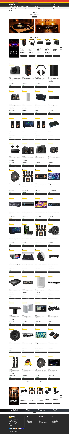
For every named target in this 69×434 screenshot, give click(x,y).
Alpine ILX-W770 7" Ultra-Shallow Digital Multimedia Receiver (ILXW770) (27, 132)
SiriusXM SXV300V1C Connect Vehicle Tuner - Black (40, 105)
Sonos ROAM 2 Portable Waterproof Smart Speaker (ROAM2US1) (27, 105)
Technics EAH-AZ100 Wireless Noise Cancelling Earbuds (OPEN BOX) (48, 49)
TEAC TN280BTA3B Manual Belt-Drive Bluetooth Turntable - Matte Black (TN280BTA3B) (27, 265)
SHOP (17, 4)
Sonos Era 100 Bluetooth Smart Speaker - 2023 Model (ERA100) (54, 79)
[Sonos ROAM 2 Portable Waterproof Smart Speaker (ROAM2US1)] (28, 97)
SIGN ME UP (41, 0)
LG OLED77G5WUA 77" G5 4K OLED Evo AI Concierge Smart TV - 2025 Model (41, 212)
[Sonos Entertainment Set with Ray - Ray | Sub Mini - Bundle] (56, 390)
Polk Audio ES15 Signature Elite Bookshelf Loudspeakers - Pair (28, 158)
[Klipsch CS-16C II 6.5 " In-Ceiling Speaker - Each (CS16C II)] (41, 256)
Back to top (34, 412)
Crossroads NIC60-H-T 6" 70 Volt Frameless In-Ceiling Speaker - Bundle (48, 397)
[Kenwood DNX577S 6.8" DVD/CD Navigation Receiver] (41, 308)
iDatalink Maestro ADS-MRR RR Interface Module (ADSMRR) (28, 238)
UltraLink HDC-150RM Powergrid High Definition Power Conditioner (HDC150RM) (53, 291)
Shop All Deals (34, 16)
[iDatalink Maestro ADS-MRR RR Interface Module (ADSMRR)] (28, 230)
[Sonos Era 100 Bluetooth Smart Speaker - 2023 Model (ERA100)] (54, 70)
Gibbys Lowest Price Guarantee (43, 422)
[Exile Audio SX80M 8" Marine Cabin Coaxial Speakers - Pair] (54, 230)
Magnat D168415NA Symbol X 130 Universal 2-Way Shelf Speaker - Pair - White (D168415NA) (27, 317)
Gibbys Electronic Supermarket (14, 431)
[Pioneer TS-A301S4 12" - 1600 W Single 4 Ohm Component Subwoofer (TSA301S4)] (15, 176)
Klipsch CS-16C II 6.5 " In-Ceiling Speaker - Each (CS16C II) (41, 264)
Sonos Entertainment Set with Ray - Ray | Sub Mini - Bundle (56, 397)
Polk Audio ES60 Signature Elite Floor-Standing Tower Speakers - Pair (14, 371)
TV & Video (10, 6)
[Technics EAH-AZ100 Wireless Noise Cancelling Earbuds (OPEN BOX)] (48, 42)
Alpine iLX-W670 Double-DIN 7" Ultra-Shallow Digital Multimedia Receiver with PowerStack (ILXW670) (15, 239)
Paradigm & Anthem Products (55, 420)
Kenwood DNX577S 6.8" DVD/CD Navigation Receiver (39, 317)
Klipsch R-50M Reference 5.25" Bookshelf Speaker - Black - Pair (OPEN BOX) (15, 132)
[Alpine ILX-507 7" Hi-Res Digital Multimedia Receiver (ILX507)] (54, 362)
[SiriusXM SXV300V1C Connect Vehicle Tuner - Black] (41, 97)
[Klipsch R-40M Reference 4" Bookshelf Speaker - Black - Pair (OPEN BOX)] (41, 124)
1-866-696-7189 (15, 422)
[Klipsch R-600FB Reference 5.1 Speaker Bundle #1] (28, 176)
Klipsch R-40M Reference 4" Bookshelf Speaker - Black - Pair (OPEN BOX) (40, 132)
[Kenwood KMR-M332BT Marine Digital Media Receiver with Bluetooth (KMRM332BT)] (28, 335)
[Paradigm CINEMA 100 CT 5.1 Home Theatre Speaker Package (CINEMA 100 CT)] (54, 308)
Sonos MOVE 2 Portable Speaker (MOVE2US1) (39, 291)
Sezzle (40, 421)
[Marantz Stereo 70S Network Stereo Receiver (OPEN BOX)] (54, 256)
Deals (11, 10)
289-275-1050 (14, 423)
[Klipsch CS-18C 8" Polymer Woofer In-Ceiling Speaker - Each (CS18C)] (15, 335)
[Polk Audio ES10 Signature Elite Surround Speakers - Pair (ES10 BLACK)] (54, 149)
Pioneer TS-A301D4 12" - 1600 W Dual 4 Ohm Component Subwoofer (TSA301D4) (41, 371)
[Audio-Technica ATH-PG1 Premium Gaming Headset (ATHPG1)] (32, 42)
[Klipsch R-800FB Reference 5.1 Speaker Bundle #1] (41, 230)
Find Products (21, 32)
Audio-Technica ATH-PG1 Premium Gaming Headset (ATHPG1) (32, 49)
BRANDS (20, 4)
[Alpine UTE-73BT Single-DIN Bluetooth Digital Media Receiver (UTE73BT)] (54, 204)
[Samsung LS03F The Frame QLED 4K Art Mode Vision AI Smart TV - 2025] (41, 335)
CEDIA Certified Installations (55, 421)
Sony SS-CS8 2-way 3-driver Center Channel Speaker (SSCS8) (40, 49)
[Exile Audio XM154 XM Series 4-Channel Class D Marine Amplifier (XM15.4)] (54, 124)
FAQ (54, 2)
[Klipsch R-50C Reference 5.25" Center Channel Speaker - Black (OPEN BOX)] (41, 176)
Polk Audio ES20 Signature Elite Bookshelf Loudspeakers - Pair (15, 105)
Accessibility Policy (29, 421)
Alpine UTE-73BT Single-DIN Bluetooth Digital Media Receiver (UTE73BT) (53, 212)
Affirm (40, 420)
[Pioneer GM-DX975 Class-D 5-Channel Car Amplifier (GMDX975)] (15, 282)
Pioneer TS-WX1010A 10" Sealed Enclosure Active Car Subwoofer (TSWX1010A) (56, 49)
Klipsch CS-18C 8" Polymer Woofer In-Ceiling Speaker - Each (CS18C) (14, 343)
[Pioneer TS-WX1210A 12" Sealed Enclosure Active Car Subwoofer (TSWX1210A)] (15, 70)
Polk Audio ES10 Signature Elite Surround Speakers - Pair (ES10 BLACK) (54, 158)
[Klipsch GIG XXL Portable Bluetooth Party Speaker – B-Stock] (23, 42)
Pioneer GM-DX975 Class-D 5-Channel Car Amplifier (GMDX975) (14, 291)
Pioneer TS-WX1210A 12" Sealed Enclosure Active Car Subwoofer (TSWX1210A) (15, 79)
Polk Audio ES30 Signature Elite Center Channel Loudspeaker (27, 291)
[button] (59, 4)
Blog (57, 2)
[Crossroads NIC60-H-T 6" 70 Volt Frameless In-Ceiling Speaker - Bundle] (48, 390)
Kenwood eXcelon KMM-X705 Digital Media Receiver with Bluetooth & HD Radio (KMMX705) (27, 213)
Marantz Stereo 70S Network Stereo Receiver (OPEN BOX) (53, 264)
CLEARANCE (24, 4)
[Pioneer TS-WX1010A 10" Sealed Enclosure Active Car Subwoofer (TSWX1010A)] (56, 42)
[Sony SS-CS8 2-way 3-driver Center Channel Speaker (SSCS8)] (40, 42)
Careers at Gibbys (29, 420)
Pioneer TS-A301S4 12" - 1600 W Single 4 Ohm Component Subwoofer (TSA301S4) (15, 184)
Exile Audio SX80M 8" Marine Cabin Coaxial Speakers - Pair (53, 238)
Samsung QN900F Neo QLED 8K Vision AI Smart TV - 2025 (54, 184)
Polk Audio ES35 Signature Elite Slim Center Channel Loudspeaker (14, 317)
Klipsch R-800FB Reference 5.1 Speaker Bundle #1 (40, 238)
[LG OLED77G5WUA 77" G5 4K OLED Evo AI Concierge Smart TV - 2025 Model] (41, 204)
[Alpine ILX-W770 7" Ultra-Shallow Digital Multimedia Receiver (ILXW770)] (28, 124)
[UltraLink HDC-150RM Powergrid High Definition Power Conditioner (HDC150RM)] (54, 282)
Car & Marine (31, 6)
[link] (28, 381)
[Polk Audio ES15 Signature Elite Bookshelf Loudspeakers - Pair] (28, 149)
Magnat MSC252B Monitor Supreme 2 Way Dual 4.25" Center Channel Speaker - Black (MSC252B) (15, 213)
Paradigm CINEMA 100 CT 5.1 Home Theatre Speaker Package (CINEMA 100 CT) (53, 317)
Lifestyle (36, 6)
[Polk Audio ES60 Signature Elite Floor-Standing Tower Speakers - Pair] (15, 362)
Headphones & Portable (24, 6)
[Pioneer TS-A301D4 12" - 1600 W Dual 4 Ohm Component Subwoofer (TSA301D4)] (41, 362)
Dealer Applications (54, 422)
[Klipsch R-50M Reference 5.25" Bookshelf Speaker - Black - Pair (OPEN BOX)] (15, 124)
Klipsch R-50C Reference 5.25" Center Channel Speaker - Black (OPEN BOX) (40, 184)
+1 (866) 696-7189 (16, 2)
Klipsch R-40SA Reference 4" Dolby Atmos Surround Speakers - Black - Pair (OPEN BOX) (53, 344)
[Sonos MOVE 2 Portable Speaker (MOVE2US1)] (41, 282)
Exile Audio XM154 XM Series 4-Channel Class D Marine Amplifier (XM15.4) (53, 132)
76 (37, 381)
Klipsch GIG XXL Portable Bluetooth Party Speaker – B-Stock (23, 49)
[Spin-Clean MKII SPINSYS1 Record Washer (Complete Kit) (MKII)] (28, 362)
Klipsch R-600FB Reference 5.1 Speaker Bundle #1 (27, 184)
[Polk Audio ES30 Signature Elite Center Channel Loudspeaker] (28, 282)
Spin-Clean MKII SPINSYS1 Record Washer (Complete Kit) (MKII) (28, 371)
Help (52, 2)
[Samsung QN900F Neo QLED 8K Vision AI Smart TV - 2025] (54, 176)
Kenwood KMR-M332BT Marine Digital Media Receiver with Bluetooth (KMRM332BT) (27, 344)
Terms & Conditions (29, 422)
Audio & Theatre (16, 6)
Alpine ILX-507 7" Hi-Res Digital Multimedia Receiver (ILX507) (52, 371)
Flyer (59, 2)
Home (9, 10)
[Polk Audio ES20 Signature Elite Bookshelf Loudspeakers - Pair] (15, 97)
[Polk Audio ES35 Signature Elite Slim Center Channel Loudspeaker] (15, 308)
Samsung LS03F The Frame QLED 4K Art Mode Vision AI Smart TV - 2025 (40, 343)
